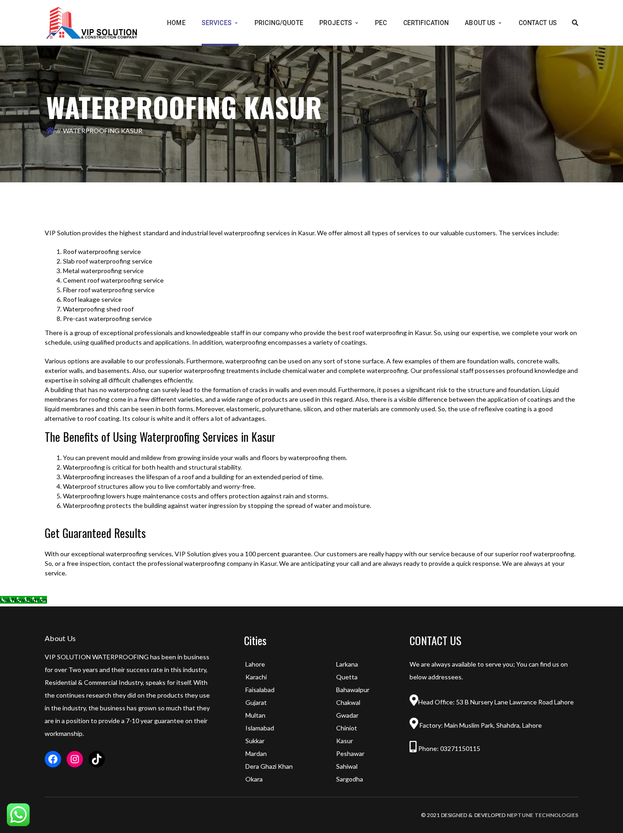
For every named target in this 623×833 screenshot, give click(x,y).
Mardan (256, 753)
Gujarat (256, 702)
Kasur (344, 741)
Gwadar (347, 715)
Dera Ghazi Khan (269, 766)
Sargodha (349, 779)
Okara (254, 779)
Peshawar (350, 753)
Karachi (256, 677)
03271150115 (459, 748)
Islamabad (259, 728)
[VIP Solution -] (91, 22)
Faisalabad (260, 689)
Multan (255, 715)
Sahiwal (347, 766)
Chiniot (346, 728)
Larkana (347, 664)
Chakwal (348, 702)
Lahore (255, 664)
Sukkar (255, 741)
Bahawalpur (352, 689)
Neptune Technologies (542, 815)
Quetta (347, 677)
